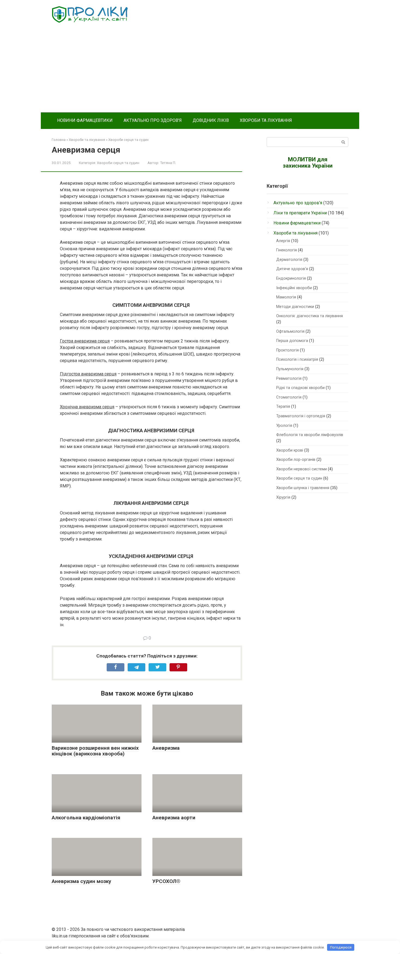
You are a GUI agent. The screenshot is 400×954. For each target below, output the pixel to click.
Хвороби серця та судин (128, 140)
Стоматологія (288, 397)
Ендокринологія (291, 278)
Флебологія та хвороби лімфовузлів (309, 435)
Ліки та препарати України (300, 212)
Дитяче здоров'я (292, 269)
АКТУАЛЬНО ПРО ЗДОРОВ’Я (153, 120)
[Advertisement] (200, 71)
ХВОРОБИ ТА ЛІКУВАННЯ (266, 120)
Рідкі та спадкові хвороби (300, 387)
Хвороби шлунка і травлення (302, 488)
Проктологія (287, 350)
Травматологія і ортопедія (300, 416)
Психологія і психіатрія (297, 359)
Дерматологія (289, 259)
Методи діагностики (295, 306)
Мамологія (286, 297)
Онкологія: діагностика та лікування (309, 316)
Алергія (283, 241)
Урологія (284, 425)
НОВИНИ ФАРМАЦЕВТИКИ (85, 120)
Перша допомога (292, 340)
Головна (59, 140)
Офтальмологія (290, 331)
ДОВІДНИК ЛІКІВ (211, 120)
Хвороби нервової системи (301, 469)
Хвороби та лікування (87, 140)
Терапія (283, 406)
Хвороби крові (289, 450)
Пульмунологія (289, 369)
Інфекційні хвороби (294, 288)
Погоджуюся (341, 947)
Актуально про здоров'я (297, 202)
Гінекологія (286, 250)
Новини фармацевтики (297, 223)
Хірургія (283, 497)
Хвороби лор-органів (295, 459)
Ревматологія (288, 378)
